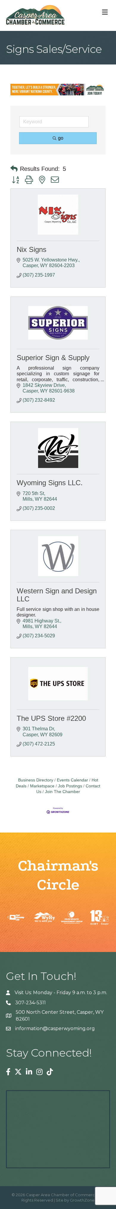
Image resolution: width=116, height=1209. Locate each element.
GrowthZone (82, 1200)
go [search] (60, 138)
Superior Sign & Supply (53, 358)
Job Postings (70, 786)
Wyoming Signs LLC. (50, 483)
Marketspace (42, 786)
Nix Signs (31, 249)
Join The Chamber (62, 791)
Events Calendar (72, 780)
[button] (14, 168)
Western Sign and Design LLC (57, 595)
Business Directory (35, 780)
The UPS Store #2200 (51, 718)
